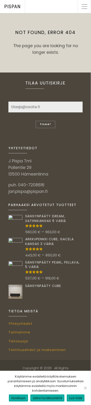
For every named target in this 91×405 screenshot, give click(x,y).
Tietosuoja (18, 341)
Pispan (12, 6)
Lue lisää (75, 398)
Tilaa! (45, 124)
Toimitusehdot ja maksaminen (37, 350)
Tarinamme (19, 332)
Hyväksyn (18, 398)
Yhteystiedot (20, 323)
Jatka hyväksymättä (47, 398)
